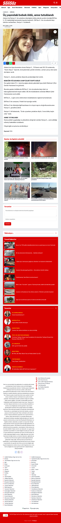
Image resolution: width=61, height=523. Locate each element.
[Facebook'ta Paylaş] (5, 63)
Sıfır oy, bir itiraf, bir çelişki (19, 346)
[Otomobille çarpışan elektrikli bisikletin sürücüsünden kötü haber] (44, 190)
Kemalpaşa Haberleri (36, 492)
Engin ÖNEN (16, 328)
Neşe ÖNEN (15, 351)
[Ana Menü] (56, 2)
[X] (18, 452)
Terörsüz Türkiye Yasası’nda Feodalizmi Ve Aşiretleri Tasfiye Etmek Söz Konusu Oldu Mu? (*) (32, 338)
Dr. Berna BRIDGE (17, 312)
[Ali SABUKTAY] (7, 344)
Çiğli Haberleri (35, 485)
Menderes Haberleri (36, 496)
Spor (39, 7)
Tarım (6, 467)
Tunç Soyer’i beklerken (18, 361)
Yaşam (33, 471)
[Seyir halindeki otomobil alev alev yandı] (44, 149)
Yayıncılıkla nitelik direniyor (20, 322)
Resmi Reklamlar (9, 505)
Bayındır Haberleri (9, 480)
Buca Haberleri (35, 483)
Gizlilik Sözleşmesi (36, 457)
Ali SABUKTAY (16, 343)
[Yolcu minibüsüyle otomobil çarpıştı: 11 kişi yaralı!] (17, 149)
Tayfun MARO (16, 359)
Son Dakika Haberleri (43, 387)
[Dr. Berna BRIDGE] (7, 313)
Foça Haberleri (35, 487)
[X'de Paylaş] (7, 63)
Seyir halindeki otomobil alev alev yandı (42, 157)
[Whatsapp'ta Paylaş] (10, 63)
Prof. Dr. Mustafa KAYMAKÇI (20, 335)
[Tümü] (56, 233)
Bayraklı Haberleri (35, 480)
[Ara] (54, 2)
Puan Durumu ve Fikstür (44, 383)
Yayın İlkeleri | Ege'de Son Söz (12, 460)
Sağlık (32, 473)
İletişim (6, 458)
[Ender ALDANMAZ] (7, 368)
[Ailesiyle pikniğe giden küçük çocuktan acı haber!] (17, 190)
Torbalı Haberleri (9, 503)
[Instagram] (21, 452)
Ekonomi (27, 7)
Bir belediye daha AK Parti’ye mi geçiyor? (24, 369)
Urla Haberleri (34, 503)
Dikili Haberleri (8, 487)
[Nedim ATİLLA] (7, 321)
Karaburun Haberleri (36, 490)
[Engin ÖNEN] (7, 329)
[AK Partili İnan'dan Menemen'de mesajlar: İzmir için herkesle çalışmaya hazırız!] (17, 169)
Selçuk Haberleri (9, 501)
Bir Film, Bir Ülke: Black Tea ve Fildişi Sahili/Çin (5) (26, 353)
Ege (9, 7)
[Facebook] (16, 452)
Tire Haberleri (35, 501)
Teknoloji (33, 474)
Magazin (46, 7)
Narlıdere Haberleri (36, 498)
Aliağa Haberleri (9, 478)
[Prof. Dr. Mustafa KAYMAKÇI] (7, 337)
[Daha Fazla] (13, 63)
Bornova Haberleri (9, 483)
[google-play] (34, 508)
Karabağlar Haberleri (10, 490)
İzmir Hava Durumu (43, 379)
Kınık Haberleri (35, 494)
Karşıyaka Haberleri (9, 492)
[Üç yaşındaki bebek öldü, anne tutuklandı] (30, 45)
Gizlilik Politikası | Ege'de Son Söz (13, 457)
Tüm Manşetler (42, 385)
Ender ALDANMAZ (17, 367)
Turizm (33, 467)
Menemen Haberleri (10, 498)
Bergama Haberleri (9, 482)
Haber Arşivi (41, 388)
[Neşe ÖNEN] (7, 352)
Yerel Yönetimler (17, 7)
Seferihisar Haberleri (36, 499)
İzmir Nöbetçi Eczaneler (44, 378)
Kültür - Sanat (34, 469)
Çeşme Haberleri (9, 485)
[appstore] (26, 508)
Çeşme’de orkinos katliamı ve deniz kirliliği (24, 330)
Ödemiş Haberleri (9, 499)
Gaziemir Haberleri (9, 489)
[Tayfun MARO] (7, 360)
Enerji (6, 464)
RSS (6, 515)
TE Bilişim (34, 520)
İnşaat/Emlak (34, 464)
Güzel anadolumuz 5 (18, 315)
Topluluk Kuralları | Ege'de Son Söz (40, 458)
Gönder (7, 223)
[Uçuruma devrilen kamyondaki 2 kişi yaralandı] (44, 169)
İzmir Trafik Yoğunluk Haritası (45, 381)
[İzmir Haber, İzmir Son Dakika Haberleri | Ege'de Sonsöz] (9, 2)
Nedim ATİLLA (16, 320)
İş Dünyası (7, 466)
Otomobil (33, 466)
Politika (34, 7)
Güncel (3, 7)
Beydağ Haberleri (36, 482)
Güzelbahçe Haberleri (37, 489)
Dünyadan (54, 7)
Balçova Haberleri (36, 478)
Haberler (5, 12)
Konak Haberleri (9, 496)
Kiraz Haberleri (8, 494)
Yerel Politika (8, 476)
